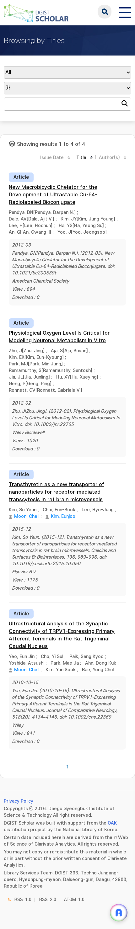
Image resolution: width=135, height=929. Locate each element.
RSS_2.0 (47, 899)
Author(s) (109, 157)
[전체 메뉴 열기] (125, 12)
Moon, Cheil (26, 516)
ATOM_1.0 (74, 899)
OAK (112, 823)
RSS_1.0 (22, 899)
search (104, 12)
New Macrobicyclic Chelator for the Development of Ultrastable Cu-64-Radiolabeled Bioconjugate (53, 194)
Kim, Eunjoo (63, 516)
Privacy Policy (18, 801)
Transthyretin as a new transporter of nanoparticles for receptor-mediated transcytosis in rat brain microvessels (56, 492)
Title (81, 157)
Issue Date (52, 157)
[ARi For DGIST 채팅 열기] (118, 912)
